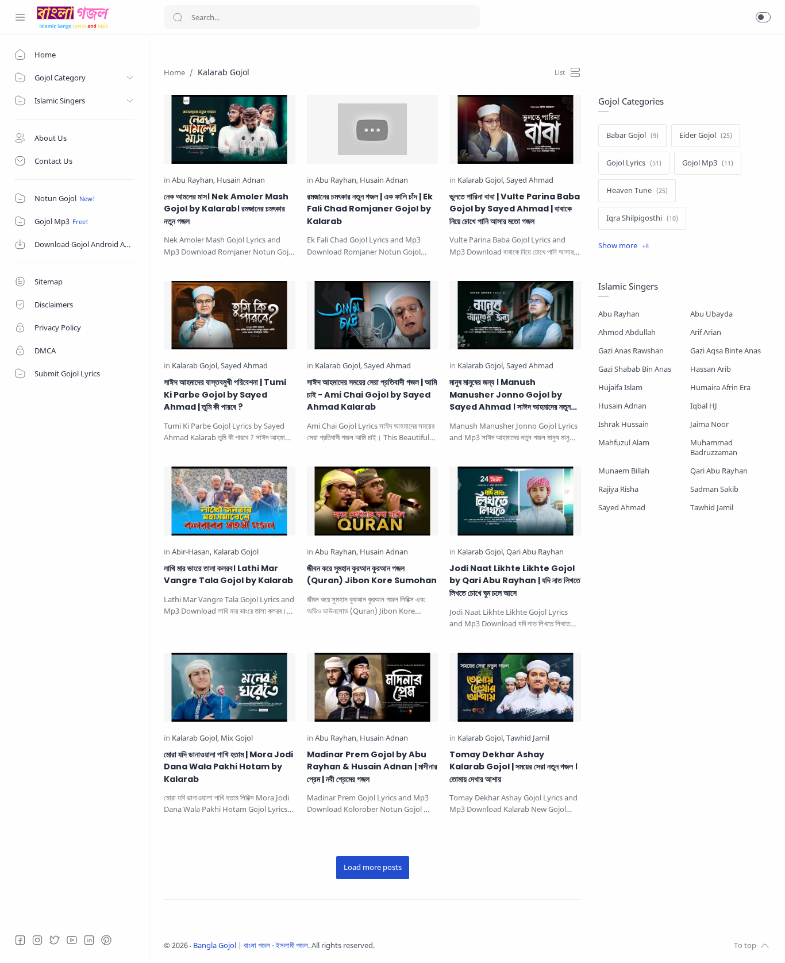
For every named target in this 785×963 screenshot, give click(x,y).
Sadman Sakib (714, 489)
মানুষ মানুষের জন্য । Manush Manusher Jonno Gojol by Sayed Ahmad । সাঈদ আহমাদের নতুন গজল (510, 395)
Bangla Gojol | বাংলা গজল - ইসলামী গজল (250, 945)
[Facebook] (20, 940)
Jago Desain (451, 945)
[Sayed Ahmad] (529, 180)
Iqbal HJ (703, 406)
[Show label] (623, 246)
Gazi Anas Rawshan (631, 351)
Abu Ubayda (711, 314)
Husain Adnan (622, 406)
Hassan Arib (710, 369)
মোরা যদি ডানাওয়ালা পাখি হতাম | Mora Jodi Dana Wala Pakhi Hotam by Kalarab (228, 767)
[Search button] (177, 17)
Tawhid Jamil (711, 508)
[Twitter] (54, 940)
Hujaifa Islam (620, 387)
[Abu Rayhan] (193, 180)
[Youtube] (72, 940)
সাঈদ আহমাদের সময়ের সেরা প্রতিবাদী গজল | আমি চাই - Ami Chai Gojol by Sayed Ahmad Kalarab (372, 394)
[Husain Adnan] (241, 180)
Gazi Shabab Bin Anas (634, 369)
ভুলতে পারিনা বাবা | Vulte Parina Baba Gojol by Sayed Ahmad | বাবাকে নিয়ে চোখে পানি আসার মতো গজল (514, 209)
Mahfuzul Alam (623, 443)
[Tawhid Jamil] (527, 738)
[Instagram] (37, 940)
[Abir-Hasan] (191, 552)
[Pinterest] (106, 940)
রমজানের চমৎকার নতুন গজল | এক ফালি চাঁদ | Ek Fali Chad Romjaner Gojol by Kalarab (370, 209)
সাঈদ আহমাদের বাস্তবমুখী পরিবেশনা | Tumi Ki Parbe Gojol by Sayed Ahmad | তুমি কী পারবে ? (225, 394)
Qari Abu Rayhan (719, 471)
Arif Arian (705, 332)
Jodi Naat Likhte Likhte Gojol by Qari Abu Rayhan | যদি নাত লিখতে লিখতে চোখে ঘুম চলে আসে (514, 581)
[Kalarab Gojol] (481, 180)
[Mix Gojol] (237, 738)
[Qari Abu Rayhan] (535, 552)
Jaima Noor (709, 424)
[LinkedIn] (89, 940)
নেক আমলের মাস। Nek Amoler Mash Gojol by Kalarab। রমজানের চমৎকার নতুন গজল (226, 209)
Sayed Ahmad (621, 508)
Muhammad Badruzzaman (713, 447)
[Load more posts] (372, 867)
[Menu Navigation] (20, 17)
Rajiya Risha (618, 489)
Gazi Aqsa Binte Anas (725, 351)
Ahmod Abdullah (627, 332)
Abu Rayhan (619, 314)
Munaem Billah (623, 471)
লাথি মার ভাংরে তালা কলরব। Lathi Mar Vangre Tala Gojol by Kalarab (228, 575)
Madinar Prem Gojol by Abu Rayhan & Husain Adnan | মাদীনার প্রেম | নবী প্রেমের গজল (372, 767)
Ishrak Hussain (623, 424)
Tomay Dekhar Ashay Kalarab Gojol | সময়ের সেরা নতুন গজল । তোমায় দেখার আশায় (513, 767)
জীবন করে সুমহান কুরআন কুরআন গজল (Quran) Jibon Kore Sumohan (372, 575)
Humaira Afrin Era (720, 387)
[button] (763, 17)
